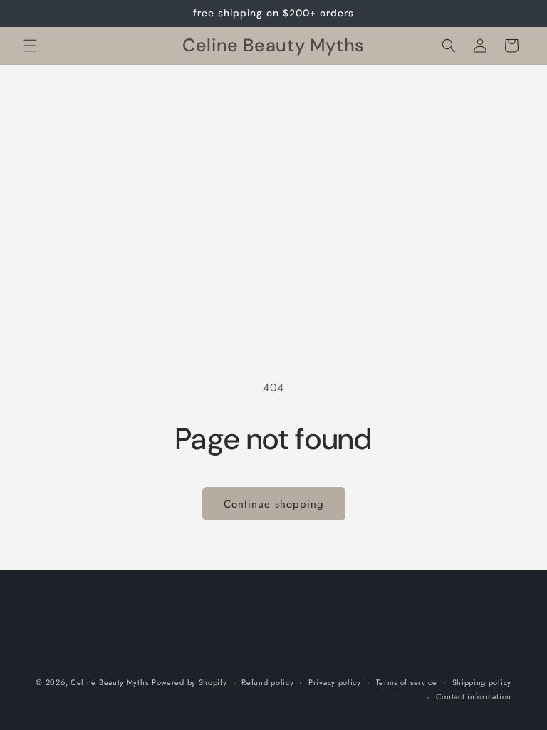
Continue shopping (274, 504)
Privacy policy (334, 682)
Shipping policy (482, 682)
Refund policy (267, 682)
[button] (30, 45)
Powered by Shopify (189, 682)
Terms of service (406, 682)
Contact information (473, 696)
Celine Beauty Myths (109, 682)
